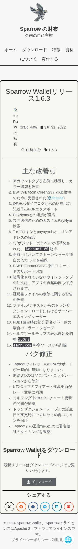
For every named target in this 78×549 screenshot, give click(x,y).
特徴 (56, 49)
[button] (9, 506)
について (28, 59)
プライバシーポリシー (30, 540)
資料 (69, 49)
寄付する (50, 59)
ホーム (11, 49)
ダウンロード (34, 49)
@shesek (55, 198)
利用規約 (59, 540)
